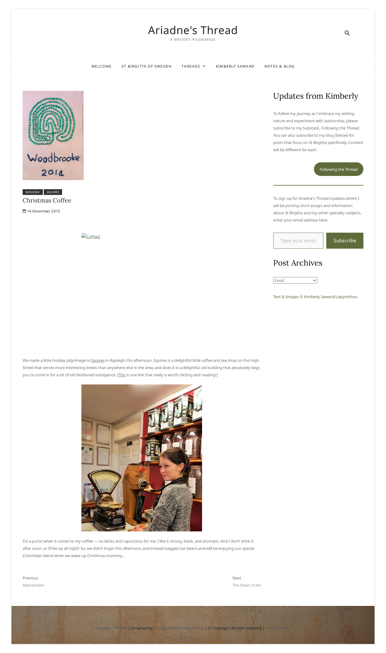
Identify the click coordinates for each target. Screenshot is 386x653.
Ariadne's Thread (193, 30)
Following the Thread (339, 169)
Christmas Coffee (47, 200)
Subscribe (345, 240)
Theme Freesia (167, 628)
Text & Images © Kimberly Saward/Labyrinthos (315, 296)
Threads (191, 66)
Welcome (101, 66)
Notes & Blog (279, 66)
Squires (53, 192)
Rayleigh (33, 192)
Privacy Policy (277, 628)
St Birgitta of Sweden (147, 66)
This (121, 374)
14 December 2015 (43, 211)
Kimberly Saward (235, 66)
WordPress (194, 628)
